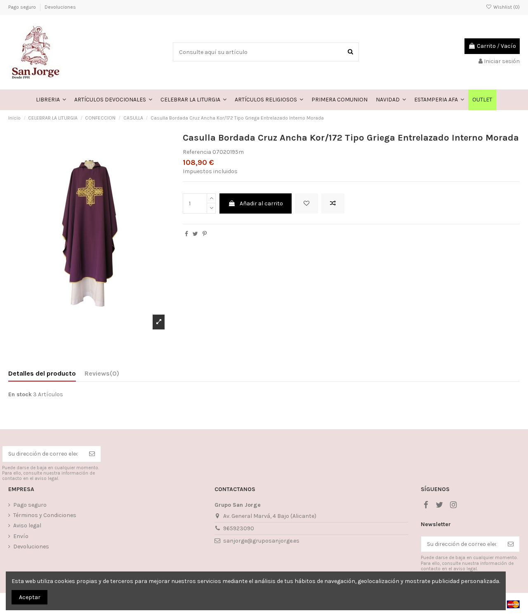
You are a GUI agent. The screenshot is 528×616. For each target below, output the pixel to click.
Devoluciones (60, 7)
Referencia (197, 151)
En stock (20, 394)
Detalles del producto (42, 373)
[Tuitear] (195, 233)
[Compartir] (186, 233)
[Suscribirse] (92, 454)
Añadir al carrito (261, 203)
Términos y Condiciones (44, 515)
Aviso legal (27, 525)
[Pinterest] (205, 233)
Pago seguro (22, 7)
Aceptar (29, 597)
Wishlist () (506, 7)
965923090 (238, 528)
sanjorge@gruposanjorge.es (261, 540)
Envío (20, 536)
